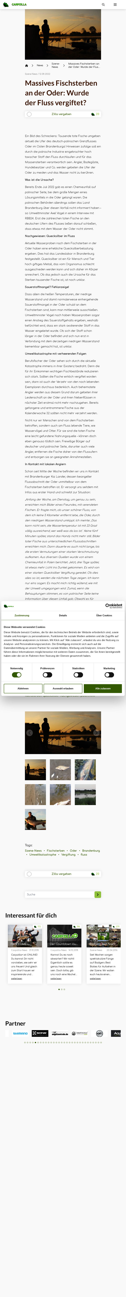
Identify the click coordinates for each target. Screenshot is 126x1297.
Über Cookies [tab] (104, 615)
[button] (29, 733)
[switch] (47, 674)
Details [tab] (63, 615)
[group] (8, 1033)
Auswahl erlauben (63, 688)
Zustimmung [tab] (22, 615)
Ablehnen (23, 688)
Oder (73, 850)
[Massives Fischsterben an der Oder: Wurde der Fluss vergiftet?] (63, 34)
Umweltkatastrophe (42, 854)
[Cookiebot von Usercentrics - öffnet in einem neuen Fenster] (108, 606)
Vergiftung (68, 854)
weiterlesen (16, 978)
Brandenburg (91, 850)
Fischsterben (56, 850)
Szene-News (31, 74)
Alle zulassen (103, 688)
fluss (84, 854)
